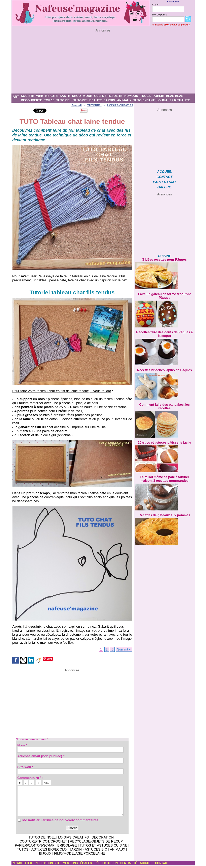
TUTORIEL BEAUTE (87, 100)
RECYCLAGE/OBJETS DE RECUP (96, 841)
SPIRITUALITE (179, 100)
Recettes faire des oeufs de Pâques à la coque (164, 333)
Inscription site (48, 863)
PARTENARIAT (164, 182)
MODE (87, 96)
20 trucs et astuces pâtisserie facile (164, 442)
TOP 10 (49, 100)
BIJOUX (45, 853)
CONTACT (164, 177)
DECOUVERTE (31, 100)
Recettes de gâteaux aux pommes (164, 515)
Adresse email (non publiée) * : (42, 756)
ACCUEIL (164, 171)
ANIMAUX (124, 100)
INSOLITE (115, 96)
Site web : (25, 766)
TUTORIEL (63, 100)
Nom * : (23, 745)
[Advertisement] (103, 63)
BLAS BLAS (174, 96)
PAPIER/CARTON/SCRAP (35, 845)
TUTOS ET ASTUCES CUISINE (103, 845)
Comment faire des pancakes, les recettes (164, 406)
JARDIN (109, 100)
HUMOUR (131, 96)
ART (16, 96)
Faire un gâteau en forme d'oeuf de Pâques (164, 295)
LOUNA (162, 100)
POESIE (158, 96)
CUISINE (100, 96)
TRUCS (145, 96)
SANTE (65, 96)
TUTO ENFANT (143, 100)
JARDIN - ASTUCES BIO (88, 849)
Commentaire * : (30, 777)
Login (155, 4)
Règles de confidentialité (116, 863)
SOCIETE (27, 96)
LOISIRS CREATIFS (120, 105)
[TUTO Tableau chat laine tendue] (72, 146)
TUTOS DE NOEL (42, 837)
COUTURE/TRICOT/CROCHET (43, 841)
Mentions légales (78, 863)
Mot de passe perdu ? (177, 24)
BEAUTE (51, 96)
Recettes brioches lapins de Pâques (164, 370)
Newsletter (23, 863)
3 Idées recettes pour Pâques (164, 259)
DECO (76, 96)
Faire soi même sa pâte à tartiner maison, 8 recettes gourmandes (164, 478)
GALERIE (164, 187)
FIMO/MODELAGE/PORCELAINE (79, 853)
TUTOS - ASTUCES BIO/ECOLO (42, 849)
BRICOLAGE (67, 845)
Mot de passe (159, 14)
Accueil (76, 105)
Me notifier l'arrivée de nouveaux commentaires (60, 820)
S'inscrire (157, 24)
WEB (39, 96)
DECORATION (103, 837)
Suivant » (124, 649)
